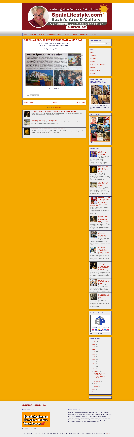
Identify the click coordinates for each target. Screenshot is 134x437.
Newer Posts (28, 102)
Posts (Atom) (58, 107)
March (96, 386)
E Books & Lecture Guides (54, 34)
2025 (94, 344)
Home (55, 102)
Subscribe (33, 34)
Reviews (75, 34)
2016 (94, 366)
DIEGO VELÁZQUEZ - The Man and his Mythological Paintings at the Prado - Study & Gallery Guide (100, 201)
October (96, 371)
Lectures (67, 34)
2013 (94, 391)
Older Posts (80, 102)
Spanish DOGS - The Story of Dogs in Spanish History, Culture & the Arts (104, 219)
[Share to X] (35, 95)
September (97, 381)
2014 (94, 389)
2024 (94, 346)
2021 (94, 354)
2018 (94, 361)
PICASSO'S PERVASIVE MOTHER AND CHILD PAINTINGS (103, 250)
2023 (94, 349)
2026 (94, 341)
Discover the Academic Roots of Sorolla (103, 281)
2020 (94, 356)
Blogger (108, 433)
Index (25, 34)
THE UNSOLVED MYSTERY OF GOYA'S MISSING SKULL (48, 129)
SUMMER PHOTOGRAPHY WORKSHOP (103, 153)
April (95, 383)
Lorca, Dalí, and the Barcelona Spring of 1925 (103, 295)
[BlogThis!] (33, 95)
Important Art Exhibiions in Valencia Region (102, 233)
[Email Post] (27, 95)
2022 (94, 351)
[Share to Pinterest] (38, 95)
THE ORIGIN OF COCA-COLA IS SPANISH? (44, 120)
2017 (94, 364)
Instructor (41, 34)
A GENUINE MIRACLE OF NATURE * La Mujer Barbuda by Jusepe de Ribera (53, 111)
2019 (94, 359)
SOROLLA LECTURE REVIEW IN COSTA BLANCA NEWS (53, 40)
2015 (94, 369)
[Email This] (31, 95)
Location (94, 34)
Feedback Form (84, 34)
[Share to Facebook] (36, 95)
